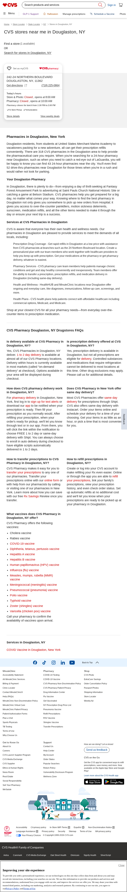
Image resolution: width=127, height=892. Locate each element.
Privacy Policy (13, 888)
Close (121, 865)
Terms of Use (29, 888)
